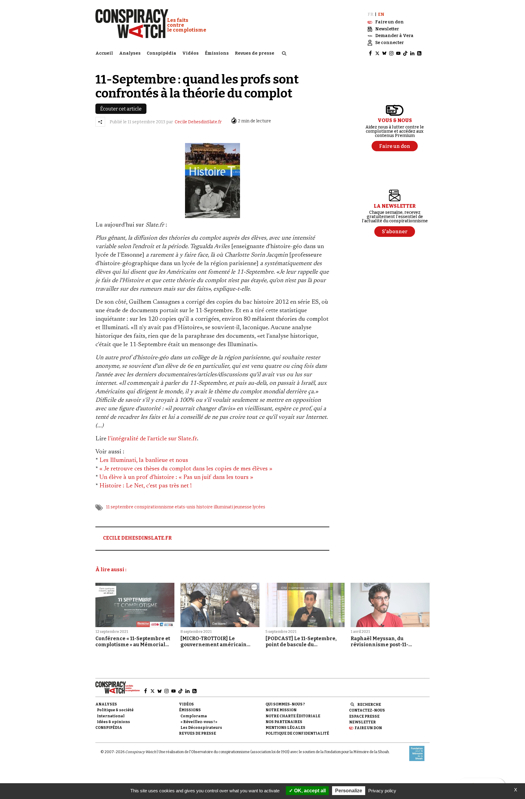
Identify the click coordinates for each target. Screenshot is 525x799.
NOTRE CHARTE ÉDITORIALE (293, 716)
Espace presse (364, 716)
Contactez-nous (367, 710)
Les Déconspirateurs (201, 728)
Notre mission (281, 710)
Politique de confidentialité (297, 733)
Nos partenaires (284, 722)
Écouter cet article (121, 109)
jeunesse (243, 507)
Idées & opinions (113, 722)
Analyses (130, 53)
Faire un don (368, 728)
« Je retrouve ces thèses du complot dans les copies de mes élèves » (185, 469)
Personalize (348, 790)
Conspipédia (161, 53)
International (111, 716)
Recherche (369, 704)
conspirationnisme (154, 507)
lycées (258, 507)
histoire (204, 507)
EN (381, 14)
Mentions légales (285, 728)
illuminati (223, 507)
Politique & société (115, 710)
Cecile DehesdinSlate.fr (198, 122)
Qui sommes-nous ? (285, 704)
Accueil (104, 53)
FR (370, 14)
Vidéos (190, 53)
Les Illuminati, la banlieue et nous (143, 460)
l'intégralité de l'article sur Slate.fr (152, 439)
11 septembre (119, 507)
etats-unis (185, 507)
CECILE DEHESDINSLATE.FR (137, 538)
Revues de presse (254, 53)
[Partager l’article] (100, 122)
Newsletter (362, 722)
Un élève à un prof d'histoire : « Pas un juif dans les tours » (176, 477)
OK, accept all (309, 790)
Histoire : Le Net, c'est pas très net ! (145, 486)
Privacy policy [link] (382, 790)
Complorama (193, 716)
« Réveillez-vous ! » (198, 722)
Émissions (217, 53)
